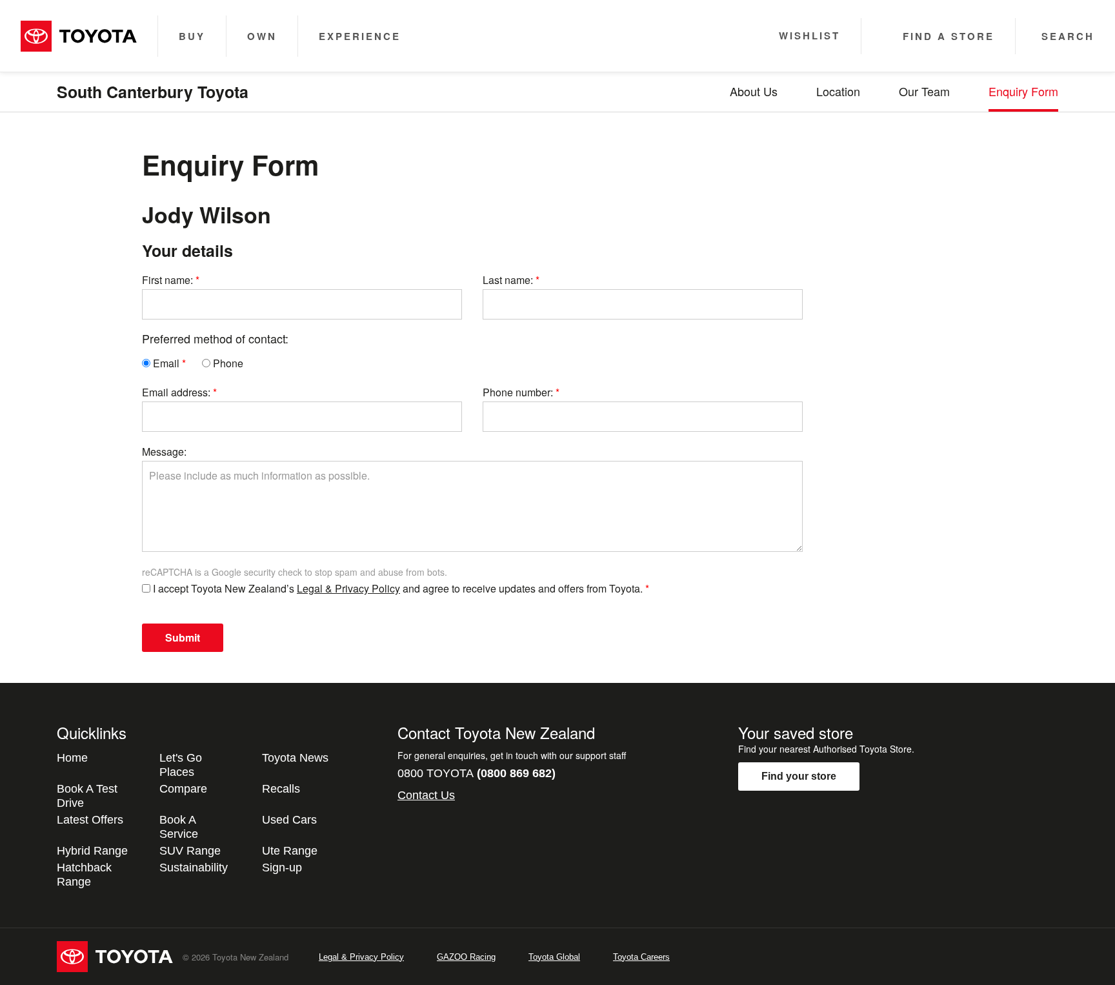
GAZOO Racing (466, 957)
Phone (226, 363)
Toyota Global (554, 957)
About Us (754, 91)
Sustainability (193, 867)
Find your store (798, 776)
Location (838, 91)
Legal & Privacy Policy (348, 588)
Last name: (508, 279)
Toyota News (295, 757)
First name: (167, 279)
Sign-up (282, 867)
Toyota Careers (641, 957)
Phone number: (518, 392)
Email (164, 363)
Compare (183, 788)
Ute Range (289, 850)
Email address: (176, 392)
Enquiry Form (1023, 91)
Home (72, 757)
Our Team (924, 91)
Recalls (281, 788)
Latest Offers (90, 819)
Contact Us (426, 795)
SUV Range (190, 850)
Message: (164, 451)
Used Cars (289, 819)
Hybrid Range (92, 850)
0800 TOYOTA (476, 773)
